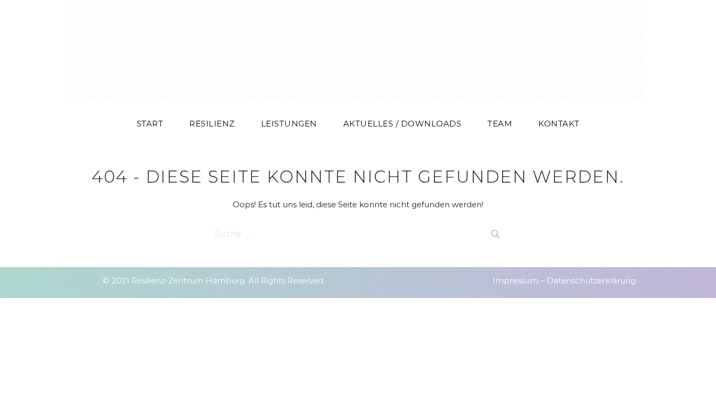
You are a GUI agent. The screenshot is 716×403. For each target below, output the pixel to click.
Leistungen (289, 124)
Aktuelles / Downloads (402, 124)
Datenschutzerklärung (591, 280)
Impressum (515, 280)
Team (499, 124)
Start (150, 124)
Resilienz (212, 124)
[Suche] (495, 234)
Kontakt (559, 124)
